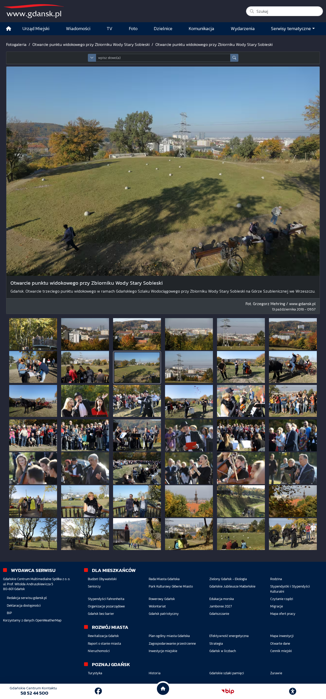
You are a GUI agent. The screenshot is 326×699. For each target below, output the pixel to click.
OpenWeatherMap (48, 620)
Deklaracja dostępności (24, 605)
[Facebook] (98, 691)
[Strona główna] (8, 28)
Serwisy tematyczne (291, 28)
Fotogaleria (16, 44)
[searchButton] (234, 58)
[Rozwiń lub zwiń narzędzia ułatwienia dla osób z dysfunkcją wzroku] (292, 691)
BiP (9, 612)
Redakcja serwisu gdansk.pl (27, 597)
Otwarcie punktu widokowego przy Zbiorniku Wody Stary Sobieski (91, 44)
